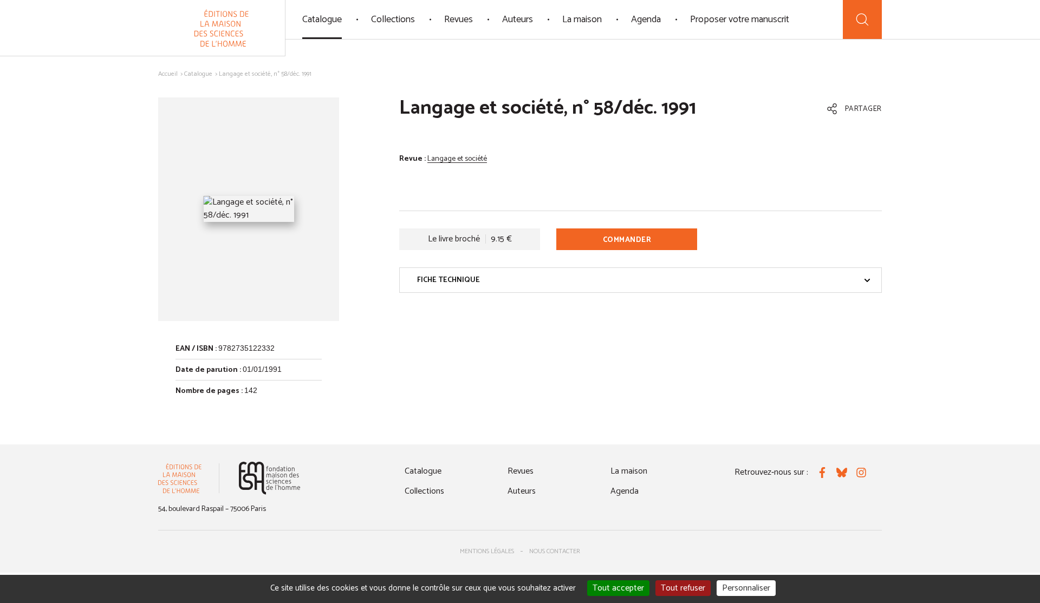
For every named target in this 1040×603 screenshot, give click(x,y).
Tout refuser (683, 588)
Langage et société (457, 159)
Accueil (168, 74)
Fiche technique (448, 280)
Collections (393, 19)
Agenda (646, 19)
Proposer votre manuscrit (739, 19)
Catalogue (322, 19)
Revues (458, 19)
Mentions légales (487, 551)
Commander (627, 240)
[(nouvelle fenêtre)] (269, 478)
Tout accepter (618, 588)
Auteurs (517, 19)
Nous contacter (554, 551)
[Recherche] (862, 19)
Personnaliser (746, 588)
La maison (582, 19)
